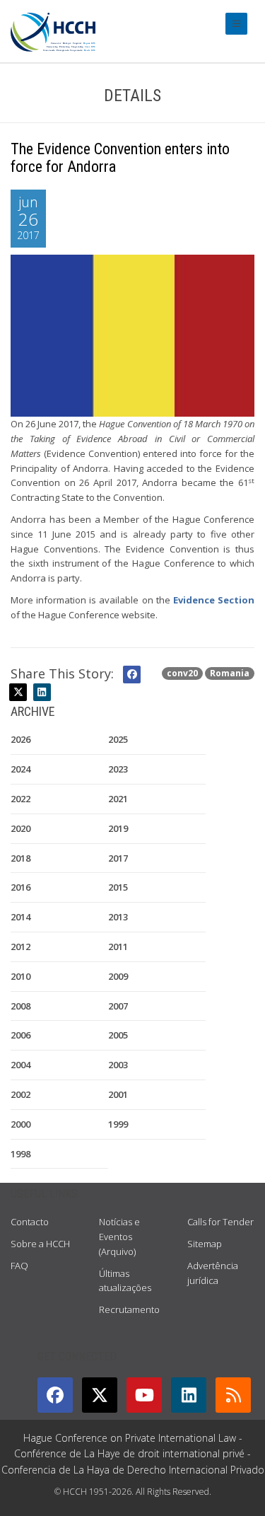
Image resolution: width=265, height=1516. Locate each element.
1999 (118, 1124)
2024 (20, 769)
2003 (118, 1064)
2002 (20, 1094)
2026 (20, 739)
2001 (118, 1094)
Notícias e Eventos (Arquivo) (119, 1236)
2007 (118, 1006)
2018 (20, 858)
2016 (20, 887)
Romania (229, 673)
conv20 (182, 673)
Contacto (30, 1221)
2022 (20, 798)
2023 (118, 769)
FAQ (19, 1265)
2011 (118, 946)
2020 (20, 828)
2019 (118, 828)
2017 (118, 858)
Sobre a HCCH (40, 1243)
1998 (20, 1153)
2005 (118, 1035)
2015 (118, 887)
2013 (118, 916)
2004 (20, 1064)
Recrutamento (129, 1309)
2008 (20, 1006)
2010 (20, 976)
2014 (20, 916)
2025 (118, 739)
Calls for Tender (220, 1221)
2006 (20, 1035)
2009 (118, 976)
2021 (118, 798)
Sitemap (204, 1243)
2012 (20, 946)
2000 (20, 1124)
